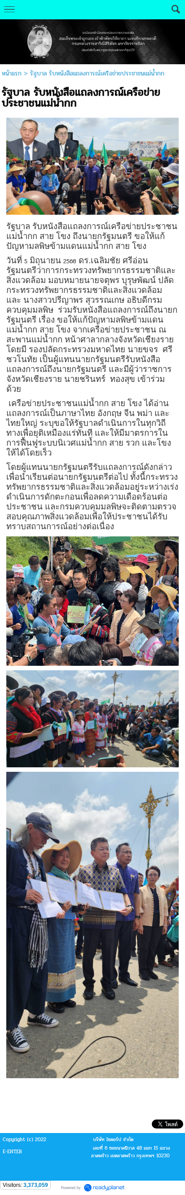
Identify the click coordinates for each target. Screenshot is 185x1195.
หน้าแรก (12, 73)
